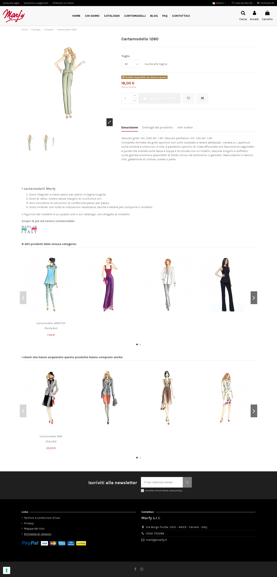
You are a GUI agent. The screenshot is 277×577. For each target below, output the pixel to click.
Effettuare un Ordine (63, 3)
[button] (135, 16)
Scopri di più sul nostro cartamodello (48, 221)
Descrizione (129, 127)
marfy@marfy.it (156, 540)
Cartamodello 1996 (51, 436)
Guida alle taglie (11, 3)
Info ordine (185, 127)
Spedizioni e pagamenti (36, 3)
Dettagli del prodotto (157, 127)
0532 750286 (155, 533)
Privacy (29, 523)
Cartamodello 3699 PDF (51, 323)
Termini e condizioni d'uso (42, 518)
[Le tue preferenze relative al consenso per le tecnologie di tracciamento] (6, 570)
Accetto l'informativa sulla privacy (163, 490)
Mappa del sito (34, 528)
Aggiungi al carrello (162, 98)
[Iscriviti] (187, 482)
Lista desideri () (243, 3)
